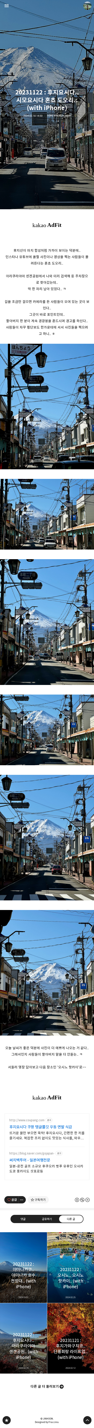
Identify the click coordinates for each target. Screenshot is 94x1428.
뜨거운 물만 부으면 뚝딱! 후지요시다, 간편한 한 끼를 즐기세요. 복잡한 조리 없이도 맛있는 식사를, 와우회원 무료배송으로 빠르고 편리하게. (47, 1136)
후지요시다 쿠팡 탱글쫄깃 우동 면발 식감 (40, 1127)
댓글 (23, 1219)
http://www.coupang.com (26, 1120)
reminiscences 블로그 (6, 1420)
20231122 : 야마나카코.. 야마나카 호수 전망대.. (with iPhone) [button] (23, 1267)
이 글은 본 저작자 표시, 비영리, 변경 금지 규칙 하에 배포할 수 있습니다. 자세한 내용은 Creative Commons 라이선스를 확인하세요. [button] (82, 1200)
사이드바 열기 (6, 5)
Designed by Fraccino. (47, 1422)
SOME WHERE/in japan (59, 115)
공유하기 (47, 1219)
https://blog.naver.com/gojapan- (32, 1153)
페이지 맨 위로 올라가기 (87, 1420)
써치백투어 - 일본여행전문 (29, 1160)
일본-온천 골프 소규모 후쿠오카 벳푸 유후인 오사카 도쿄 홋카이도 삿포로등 (46, 1168)
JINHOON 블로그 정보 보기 (87, 5)
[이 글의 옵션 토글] (22, 1199)
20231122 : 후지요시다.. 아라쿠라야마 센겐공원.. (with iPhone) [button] (23, 1338)
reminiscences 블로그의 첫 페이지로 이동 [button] (47, 5)
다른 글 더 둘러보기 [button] (45, 1386)
